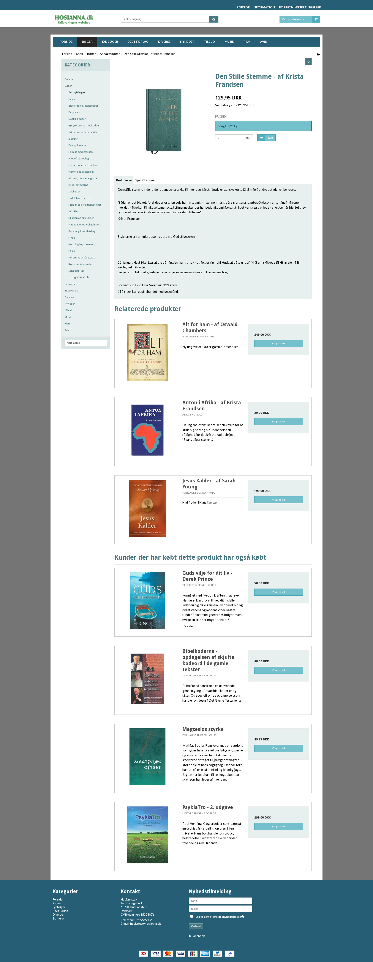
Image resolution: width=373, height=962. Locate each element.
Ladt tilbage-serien (79, 198)
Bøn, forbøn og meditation (83, 125)
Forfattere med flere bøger (84, 165)
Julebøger (74, 191)
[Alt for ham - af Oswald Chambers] (147, 352)
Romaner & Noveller (80, 264)
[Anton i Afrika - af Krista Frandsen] (147, 430)
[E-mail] (220, 908)
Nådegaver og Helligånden (84, 224)
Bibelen (72, 99)
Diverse (69, 297)
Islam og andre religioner (83, 178)
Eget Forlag (71, 290)
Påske (72, 250)
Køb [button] (270, 137)
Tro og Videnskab (78, 277)
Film (67, 323)
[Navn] (220, 900)
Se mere (58, 918)
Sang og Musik (76, 270)
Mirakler (73, 211)
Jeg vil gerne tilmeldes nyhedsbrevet (220, 915)
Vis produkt (278, 343)
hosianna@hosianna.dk (145, 923)
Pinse (71, 237)
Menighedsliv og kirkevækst (84, 204)
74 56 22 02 (144, 920)
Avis (67, 330)
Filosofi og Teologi (79, 158)
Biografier (74, 112)
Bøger (68, 85)
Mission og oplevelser (81, 217)
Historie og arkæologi (81, 171)
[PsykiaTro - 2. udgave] (147, 835)
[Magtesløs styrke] (147, 756)
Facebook (198, 936)
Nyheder (70, 303)
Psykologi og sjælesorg (81, 244)
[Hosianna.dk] (82, 18)
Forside (69, 79)
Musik (68, 317)
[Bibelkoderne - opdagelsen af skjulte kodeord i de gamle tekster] (147, 678)
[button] (308, 61)
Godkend (196, 926)
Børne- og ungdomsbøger (83, 132)
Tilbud (68, 310)
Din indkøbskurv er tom (295, 19)
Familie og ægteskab (80, 151)
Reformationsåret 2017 (82, 257)
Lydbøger (70, 284)
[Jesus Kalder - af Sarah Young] (147, 508)
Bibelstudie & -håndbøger (83, 105)
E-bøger (73, 138)
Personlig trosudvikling (81, 231)
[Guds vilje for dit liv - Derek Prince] (147, 600)
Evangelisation (77, 145)
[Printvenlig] (318, 54)
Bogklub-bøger (77, 118)
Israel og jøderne (78, 184)
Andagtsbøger (76, 92)
